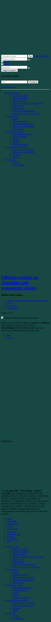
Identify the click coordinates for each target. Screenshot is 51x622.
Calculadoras (18, 165)
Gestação (16, 154)
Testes (15, 162)
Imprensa (11, 536)
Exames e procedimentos (23, 111)
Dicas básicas (18, 129)
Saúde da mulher (19, 95)
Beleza (15, 119)
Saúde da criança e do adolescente (27, 103)
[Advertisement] (25, 28)
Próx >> (10, 338)
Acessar (36, 56)
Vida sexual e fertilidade (23, 149)
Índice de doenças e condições (26, 113)
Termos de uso (13, 534)
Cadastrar (45, 56)
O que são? (12, 305)
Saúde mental (18, 108)
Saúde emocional (20, 121)
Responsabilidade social (23, 124)
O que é (10, 526)
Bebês (15, 157)
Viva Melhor (12, 116)
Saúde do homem (20, 98)
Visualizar (33, 82)
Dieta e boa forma (15, 131)
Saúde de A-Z (13, 93)
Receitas (16, 142)
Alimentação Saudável (22, 134)
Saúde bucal (17, 106)
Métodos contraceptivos (23, 152)
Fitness (15, 139)
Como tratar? (12, 308)
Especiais (11, 160)
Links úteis (12, 521)
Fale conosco (13, 524)
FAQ (9, 542)
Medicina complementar (23, 126)
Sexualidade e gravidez (17, 147)
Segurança (11, 531)
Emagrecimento (19, 136)
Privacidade (12, 529)
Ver (30, 56)
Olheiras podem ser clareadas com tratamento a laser (20, 282)
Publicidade (12, 539)
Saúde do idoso (19, 101)
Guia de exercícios (20, 144)
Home (9, 518)
